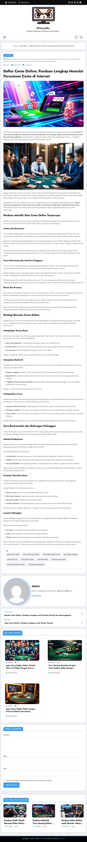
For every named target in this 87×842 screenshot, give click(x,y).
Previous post (9, 612)
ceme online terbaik (75, 59)
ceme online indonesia (53, 59)
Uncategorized (29, 806)
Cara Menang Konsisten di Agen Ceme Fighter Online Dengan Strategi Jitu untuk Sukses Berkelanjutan (62, 666)
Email (5, 768)
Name (5, 756)
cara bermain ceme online (24, 59)
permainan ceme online (19, 61)
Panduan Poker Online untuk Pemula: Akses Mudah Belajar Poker (34, 822)
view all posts (36, 595)
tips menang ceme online (49, 61)
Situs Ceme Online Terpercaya (34, 61)
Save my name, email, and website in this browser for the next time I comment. (29, 780)
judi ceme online (7, 61)
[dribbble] (75, 2)
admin (7, 65)
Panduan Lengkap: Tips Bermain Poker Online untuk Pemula (62, 822)
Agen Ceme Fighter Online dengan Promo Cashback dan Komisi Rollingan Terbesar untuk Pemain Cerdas (20, 710)
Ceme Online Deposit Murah (39, 59)
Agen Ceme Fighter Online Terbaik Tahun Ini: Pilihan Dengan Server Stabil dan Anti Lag (20, 666)
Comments (6, 735)
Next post (8, 619)
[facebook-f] (69, 2)
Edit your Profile (63, 591)
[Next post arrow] (81, 622)
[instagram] (78, 2)
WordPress (41, 838)
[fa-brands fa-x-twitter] (72, 2)
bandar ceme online (10, 59)
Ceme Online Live (64, 59)
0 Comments (28, 65)
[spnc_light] (81, 37)
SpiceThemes (61, 838)
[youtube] (80, 2)
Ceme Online (8, 55)
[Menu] (4, 37)
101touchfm (43, 28)
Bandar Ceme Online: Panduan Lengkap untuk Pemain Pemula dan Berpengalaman (38, 615)
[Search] (76, 37)
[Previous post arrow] (81, 613)
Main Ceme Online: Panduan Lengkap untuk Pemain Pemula (29, 623)
